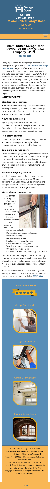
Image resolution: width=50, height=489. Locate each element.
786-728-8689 (25, 17)
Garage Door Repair (25, 305)
